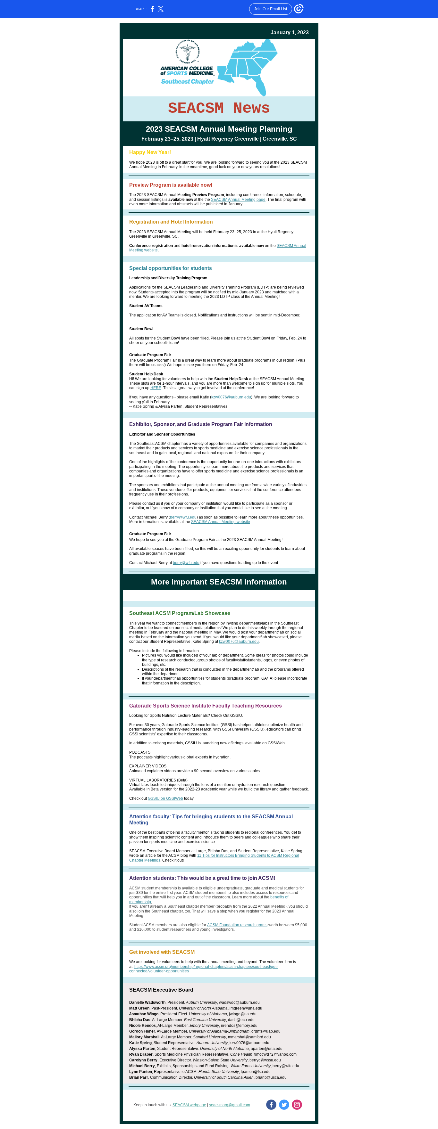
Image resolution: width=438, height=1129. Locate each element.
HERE (155, 388)
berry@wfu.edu (183, 517)
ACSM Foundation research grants (237, 925)
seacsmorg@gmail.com (229, 1105)
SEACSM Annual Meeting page (238, 199)
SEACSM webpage (189, 1105)
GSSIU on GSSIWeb (165, 798)
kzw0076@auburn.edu (231, 397)
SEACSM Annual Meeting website (220, 522)
